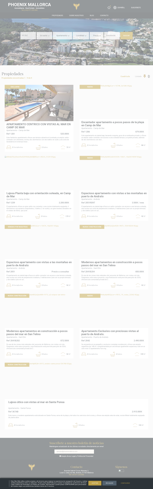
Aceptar (95, 483)
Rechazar (109, 483)
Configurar (125, 483)
